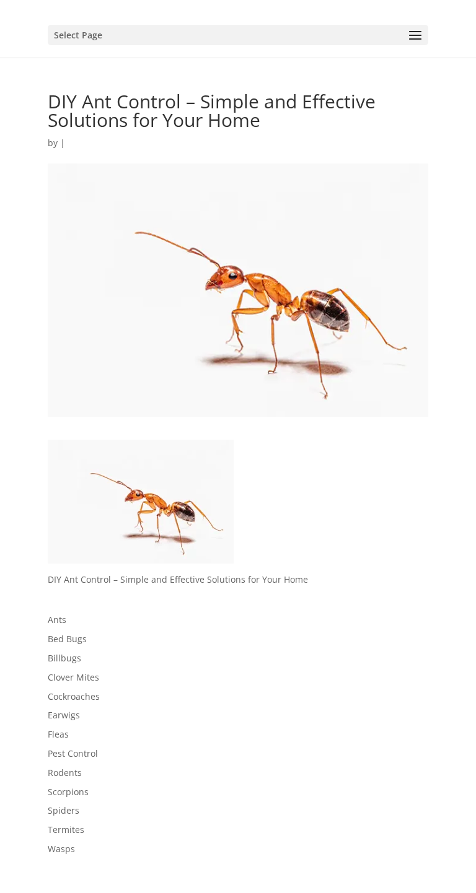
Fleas (58, 734)
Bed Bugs (67, 639)
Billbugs (64, 658)
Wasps (61, 849)
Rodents (65, 772)
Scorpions (68, 792)
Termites (66, 829)
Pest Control (73, 753)
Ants (57, 619)
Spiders (63, 810)
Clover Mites (73, 677)
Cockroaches (74, 696)
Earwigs (64, 715)
